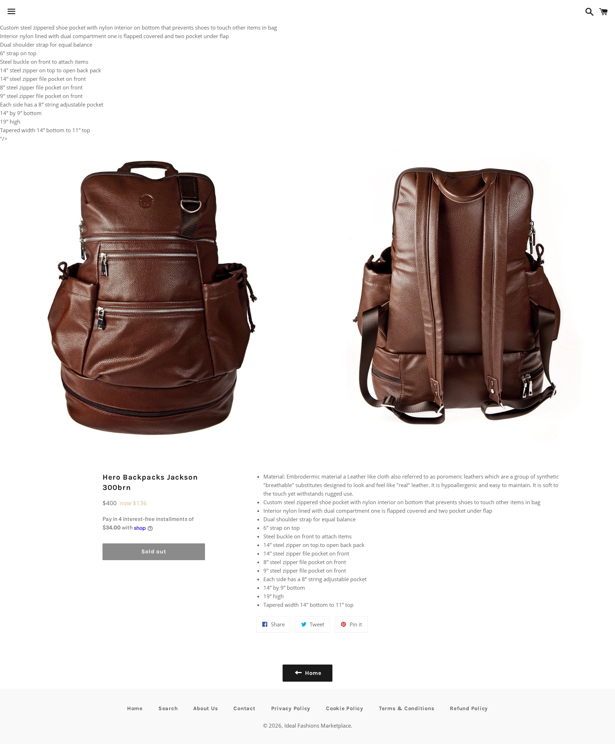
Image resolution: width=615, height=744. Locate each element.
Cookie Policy (344, 708)
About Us (205, 708)
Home (135, 708)
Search (168, 708)
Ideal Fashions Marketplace (317, 725)
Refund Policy (469, 708)
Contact (244, 708)
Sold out (153, 551)
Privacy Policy (291, 708)
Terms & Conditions (407, 708)
